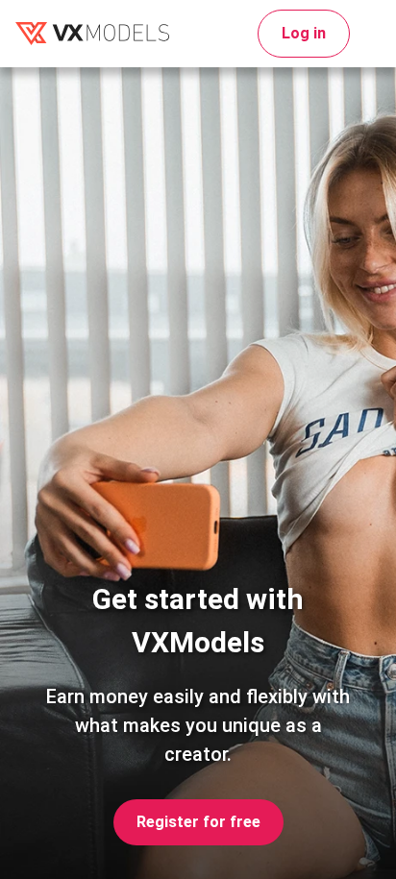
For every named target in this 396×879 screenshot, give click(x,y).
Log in (304, 33)
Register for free (198, 822)
